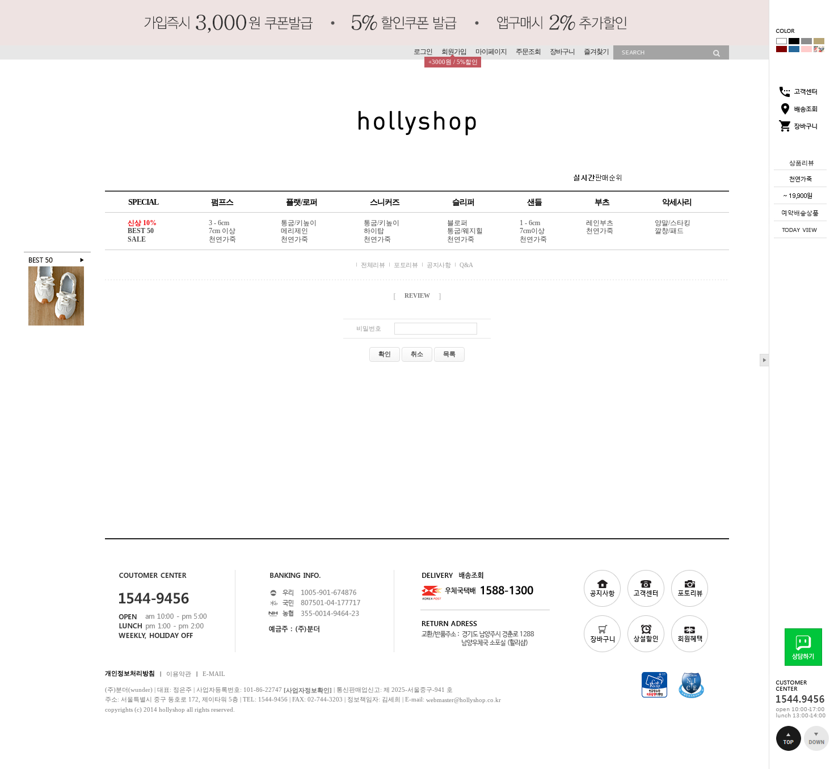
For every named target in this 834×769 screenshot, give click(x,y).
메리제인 (294, 231)
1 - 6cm (530, 223)
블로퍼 (457, 223)
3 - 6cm (219, 223)
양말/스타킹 (672, 223)
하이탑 (374, 231)
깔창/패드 (669, 231)
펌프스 (222, 202)
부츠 (602, 202)
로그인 (423, 52)
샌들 (534, 202)
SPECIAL (143, 202)
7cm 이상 (222, 231)
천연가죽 (222, 239)
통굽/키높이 (299, 223)
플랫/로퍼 (301, 202)
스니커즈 (384, 202)
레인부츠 (599, 223)
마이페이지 (491, 52)
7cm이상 (532, 231)
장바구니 (562, 52)
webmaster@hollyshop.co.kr (463, 699)
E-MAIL (214, 673)
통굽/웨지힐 (465, 231)
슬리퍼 (463, 202)
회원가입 (453, 52)
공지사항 (438, 264)
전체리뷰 (373, 264)
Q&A (466, 264)
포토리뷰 (406, 264)
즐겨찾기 (596, 52)
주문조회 (528, 52)
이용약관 (178, 673)
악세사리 (677, 202)
